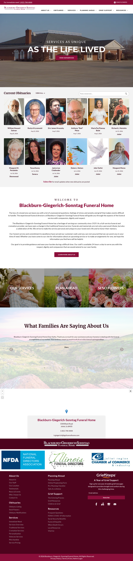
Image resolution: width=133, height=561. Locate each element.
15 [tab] (85, 368)
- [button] (2, 393)
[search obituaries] (126, 94)
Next (122, 350)
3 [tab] (50, 368)
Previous (11, 350)
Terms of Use (67, 558)
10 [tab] (71, 368)
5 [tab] (56, 368)
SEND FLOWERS (121, 2)
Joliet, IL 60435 (66, 426)
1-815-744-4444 (26, 2)
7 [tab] (62, 368)
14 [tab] (83, 368)
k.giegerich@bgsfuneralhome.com (66, 435)
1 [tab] (45, 368)
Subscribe (47, 181)
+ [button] (2, 391)
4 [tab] (53, 368)
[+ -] (66, 413)
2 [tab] (47, 368)
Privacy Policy (56, 558)
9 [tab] (68, 368)
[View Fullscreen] (2, 397)
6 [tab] (59, 368)
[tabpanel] (66, 339)
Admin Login (78, 558)
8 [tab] (65, 368)
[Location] (102, 504)
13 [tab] (80, 368)
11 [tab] (74, 368)
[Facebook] (96, 504)
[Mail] (114, 504)
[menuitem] (46, 10)
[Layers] (130, 391)
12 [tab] (77, 368)
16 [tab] (88, 368)
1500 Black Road (66, 424)
